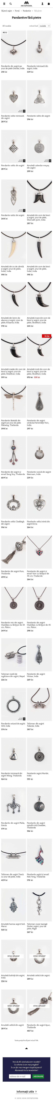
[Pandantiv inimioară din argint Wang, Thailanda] (13, 754)
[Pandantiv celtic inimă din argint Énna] (39, 502)
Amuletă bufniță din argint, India (13, 976)
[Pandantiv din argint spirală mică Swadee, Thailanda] (39, 803)
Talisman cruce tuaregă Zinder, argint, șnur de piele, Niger (37, 926)
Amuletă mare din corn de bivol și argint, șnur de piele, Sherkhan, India (38, 320)
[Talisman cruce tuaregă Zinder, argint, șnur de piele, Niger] (39, 904)
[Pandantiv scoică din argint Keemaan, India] (39, 452)
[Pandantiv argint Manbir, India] (39, 754)
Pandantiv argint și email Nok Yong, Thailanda (38, 875)
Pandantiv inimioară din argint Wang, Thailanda (11, 774)
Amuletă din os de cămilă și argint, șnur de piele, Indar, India (12, 268)
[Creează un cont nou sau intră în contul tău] (42, 3)
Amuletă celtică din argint (38, 975)
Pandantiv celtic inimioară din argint (12, 117)
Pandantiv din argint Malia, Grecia (13, 824)
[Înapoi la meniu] (26, 1048)
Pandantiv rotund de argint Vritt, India (13, 725)
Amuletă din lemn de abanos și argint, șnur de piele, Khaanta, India (12, 320)
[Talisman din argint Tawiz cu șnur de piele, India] (13, 855)
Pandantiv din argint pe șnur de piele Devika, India (12, 67)
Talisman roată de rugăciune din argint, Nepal (13, 675)
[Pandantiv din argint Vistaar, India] (39, 654)
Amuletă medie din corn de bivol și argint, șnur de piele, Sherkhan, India (13, 371)
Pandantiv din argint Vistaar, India (36, 675)
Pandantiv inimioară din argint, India (37, 67)
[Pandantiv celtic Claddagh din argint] (13, 502)
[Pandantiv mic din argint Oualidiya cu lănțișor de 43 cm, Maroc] (13, 603)
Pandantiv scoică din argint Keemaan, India (39, 473)
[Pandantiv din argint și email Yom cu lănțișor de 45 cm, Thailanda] (39, 552)
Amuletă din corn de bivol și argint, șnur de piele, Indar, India (38, 268)
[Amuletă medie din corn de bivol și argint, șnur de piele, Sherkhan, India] (13, 350)
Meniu (4, 3)
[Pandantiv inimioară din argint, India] (39, 47)
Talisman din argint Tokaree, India (35, 725)
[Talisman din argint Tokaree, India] (39, 704)
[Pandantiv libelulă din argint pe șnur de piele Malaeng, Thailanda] (13, 401)
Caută (10, 3)
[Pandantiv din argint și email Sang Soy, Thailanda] (13, 452)
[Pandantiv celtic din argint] (39, 96)
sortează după (33, 25)
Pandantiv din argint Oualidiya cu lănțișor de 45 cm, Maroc (39, 624)
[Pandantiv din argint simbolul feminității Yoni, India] (39, 401)
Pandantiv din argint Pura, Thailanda (12, 572)
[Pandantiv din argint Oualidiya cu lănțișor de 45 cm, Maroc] (39, 603)
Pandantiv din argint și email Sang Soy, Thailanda (13, 473)
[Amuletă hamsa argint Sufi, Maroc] (13, 904)
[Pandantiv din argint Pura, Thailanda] (13, 552)
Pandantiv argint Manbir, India (38, 774)
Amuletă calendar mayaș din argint (38, 166)
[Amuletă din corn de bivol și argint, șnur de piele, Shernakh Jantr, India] (39, 196)
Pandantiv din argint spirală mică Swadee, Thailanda (36, 825)
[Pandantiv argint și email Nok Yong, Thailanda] (39, 855)
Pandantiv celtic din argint (38, 116)
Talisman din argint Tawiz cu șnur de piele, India (12, 875)
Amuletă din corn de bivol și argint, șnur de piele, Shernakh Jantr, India (38, 217)
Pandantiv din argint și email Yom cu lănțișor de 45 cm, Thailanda (38, 573)
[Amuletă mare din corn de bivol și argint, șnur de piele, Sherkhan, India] (39, 298)
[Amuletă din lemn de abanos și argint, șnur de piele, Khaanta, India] (13, 298)
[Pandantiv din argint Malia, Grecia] (13, 803)
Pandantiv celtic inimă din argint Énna (38, 522)
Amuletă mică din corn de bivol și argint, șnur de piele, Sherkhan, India (38, 371)
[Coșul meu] (48, 3)
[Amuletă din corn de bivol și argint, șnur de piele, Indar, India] (39, 247)
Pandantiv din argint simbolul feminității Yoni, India (38, 422)
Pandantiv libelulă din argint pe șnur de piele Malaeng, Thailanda (11, 422)
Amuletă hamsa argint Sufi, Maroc (13, 925)
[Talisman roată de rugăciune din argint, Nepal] (13, 654)
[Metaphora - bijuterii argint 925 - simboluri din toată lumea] (26, 3)
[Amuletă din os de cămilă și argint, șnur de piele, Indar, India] (13, 247)
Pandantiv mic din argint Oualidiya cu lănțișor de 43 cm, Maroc (13, 624)
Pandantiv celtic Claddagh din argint (12, 522)
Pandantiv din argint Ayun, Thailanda (38, 1026)
